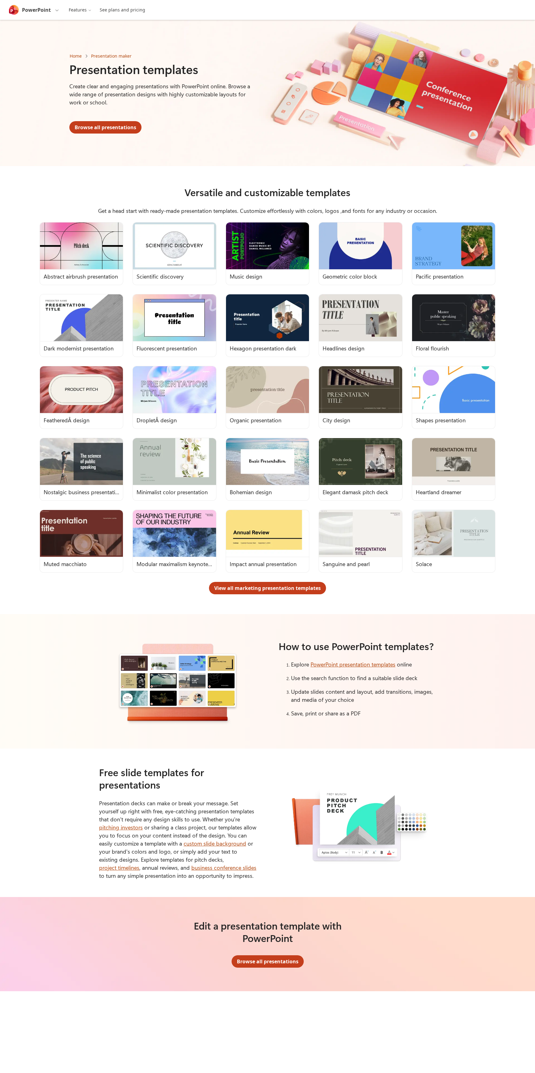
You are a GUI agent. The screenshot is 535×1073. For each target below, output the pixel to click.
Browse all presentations (105, 127)
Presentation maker (111, 56)
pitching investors (121, 827)
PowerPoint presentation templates (353, 664)
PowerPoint (36, 10)
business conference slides (223, 867)
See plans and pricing (122, 10)
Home (76, 56)
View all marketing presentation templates (267, 588)
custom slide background (215, 843)
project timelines (119, 867)
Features (78, 10)
